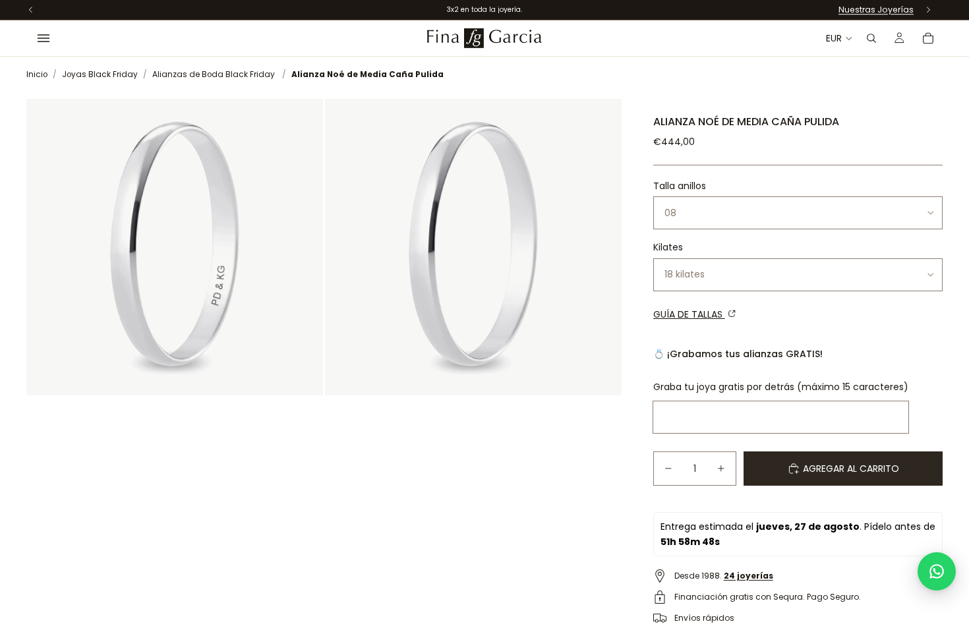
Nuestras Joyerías (876, 9)
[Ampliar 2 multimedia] (473, 247)
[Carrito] (928, 38)
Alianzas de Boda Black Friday (213, 74)
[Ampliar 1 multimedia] (174, 247)
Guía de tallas (689, 314)
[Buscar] (871, 38)
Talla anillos (679, 185)
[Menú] (43, 38)
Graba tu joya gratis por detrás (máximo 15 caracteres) (780, 386)
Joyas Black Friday (100, 74)
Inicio (36, 74)
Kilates (668, 247)
